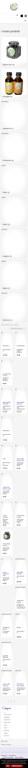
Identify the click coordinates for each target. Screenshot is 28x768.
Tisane (5, 727)
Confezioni (6, 730)
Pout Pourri (6, 735)
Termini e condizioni (19, 757)
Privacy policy (16, 766)
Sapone (6, 733)
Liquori (5, 725)
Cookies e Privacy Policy (8, 757)
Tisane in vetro (7, 714)
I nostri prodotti (12, 755)
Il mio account (4, 755)
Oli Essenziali (7, 722)
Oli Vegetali (6, 717)
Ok (8, 766)
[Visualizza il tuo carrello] (18, 16)
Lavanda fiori (7, 719)
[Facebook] (22, 16)
